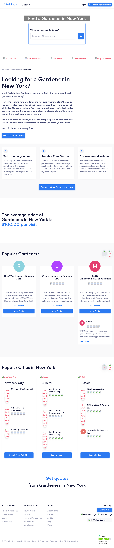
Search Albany (57, 455)
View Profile (19, 311)
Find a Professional (10, 510)
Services (5, 69)
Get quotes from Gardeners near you (57, 187)
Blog (49, 521)
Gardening (16, 69)
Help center (28, 521)
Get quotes (57, 478)
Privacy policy (71, 541)
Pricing (26, 514)
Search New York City (19, 455)
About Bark (52, 510)
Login (4, 518)
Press (49, 525)
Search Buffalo (95, 455)
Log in (83, 4)
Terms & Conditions (40, 541)
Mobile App (7, 521)
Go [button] (81, 36)
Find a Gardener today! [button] (13, 135)
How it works (7, 514)
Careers (50, 514)
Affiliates (51, 518)
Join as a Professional (32, 518)
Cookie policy (57, 541)
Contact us (105, 509)
